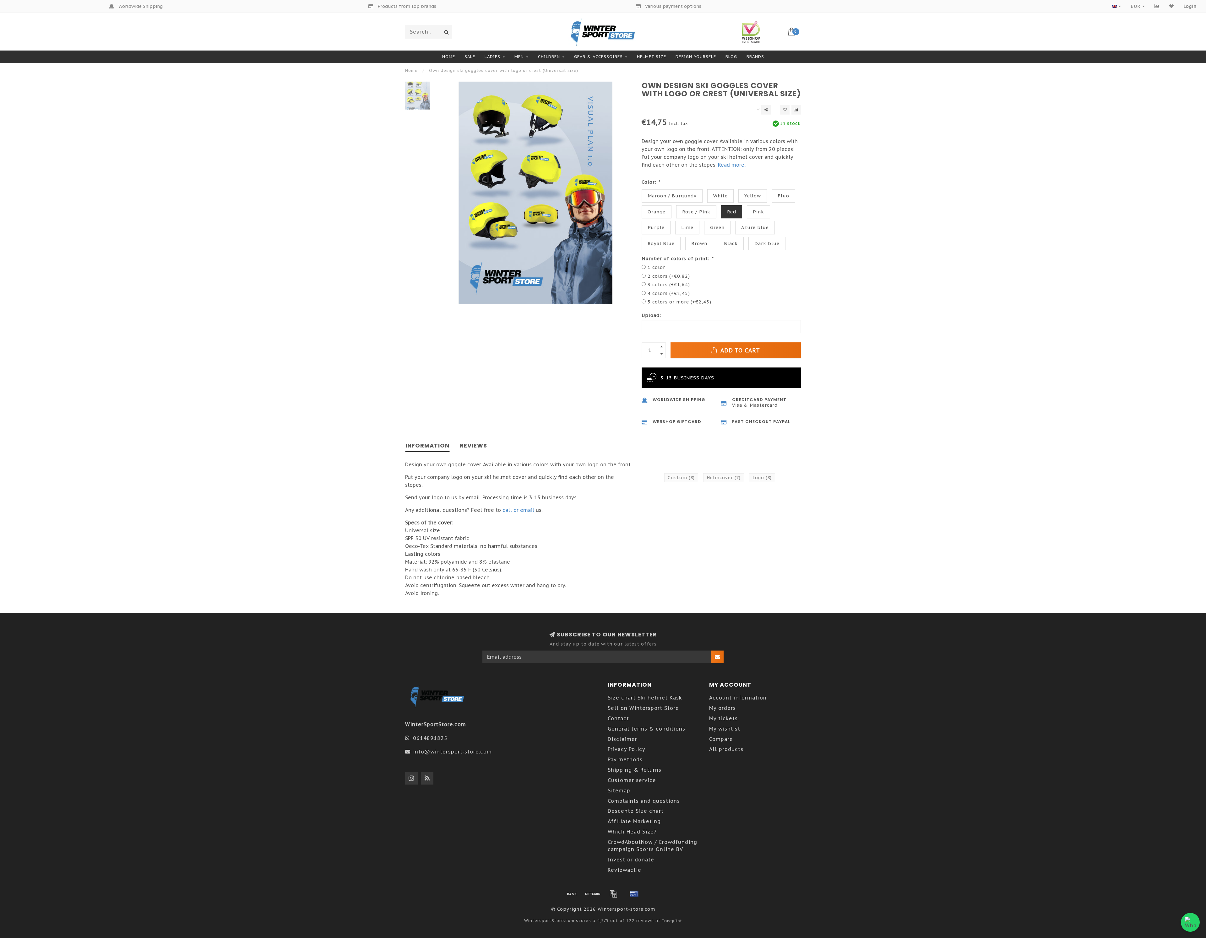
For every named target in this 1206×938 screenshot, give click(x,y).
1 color (656, 267)
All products (726, 749)
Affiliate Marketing (634, 821)
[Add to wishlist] (785, 110)
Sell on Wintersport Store (643, 708)
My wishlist (724, 729)
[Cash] (592, 893)
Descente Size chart (636, 811)
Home (448, 56)
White (720, 196)
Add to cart (739, 350)
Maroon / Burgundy (672, 196)
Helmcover (724, 477)
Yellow (752, 196)
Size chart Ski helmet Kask (645, 697)
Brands (755, 56)
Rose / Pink (696, 212)
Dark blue (767, 243)
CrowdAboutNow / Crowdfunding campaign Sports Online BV (652, 845)
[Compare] (1157, 6)
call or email (518, 510)
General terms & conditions (646, 729)
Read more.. (732, 165)
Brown (699, 243)
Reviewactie (624, 870)
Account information (738, 697)
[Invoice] (613, 893)
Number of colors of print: (677, 258)
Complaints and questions (644, 801)
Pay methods (625, 759)
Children (549, 56)
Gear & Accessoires (598, 56)
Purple (656, 227)
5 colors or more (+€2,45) (679, 302)
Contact (618, 718)
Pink (758, 212)
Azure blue (755, 227)
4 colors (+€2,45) (669, 293)
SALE (469, 56)
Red (731, 212)
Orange (656, 212)
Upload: (651, 315)
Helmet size (651, 56)
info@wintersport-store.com (452, 751)
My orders (722, 708)
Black (731, 243)
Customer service (632, 780)
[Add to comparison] (796, 110)
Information (427, 445)
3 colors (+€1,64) (669, 284)
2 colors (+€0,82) (669, 276)
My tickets (723, 718)
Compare (721, 739)
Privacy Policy (626, 749)
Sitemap (619, 790)
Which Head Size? (632, 831)
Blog (731, 56)
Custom (681, 477)
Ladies (492, 56)
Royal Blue (661, 243)
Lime (687, 227)
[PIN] (634, 893)
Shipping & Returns (634, 770)
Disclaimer (622, 739)
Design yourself (696, 56)
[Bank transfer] (572, 893)
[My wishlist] (1171, 6)
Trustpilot (672, 920)
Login (1190, 6)
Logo (762, 477)
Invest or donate (631, 859)
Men (519, 56)
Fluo (783, 196)
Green (717, 227)
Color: (651, 182)
